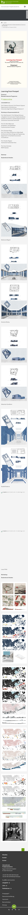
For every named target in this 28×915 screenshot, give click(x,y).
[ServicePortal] (15, 910)
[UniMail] (19, 910)
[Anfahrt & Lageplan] (12, 910)
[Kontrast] (25, 7)
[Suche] (9, 910)
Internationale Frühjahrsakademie (10, 6)
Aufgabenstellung (7, 99)
